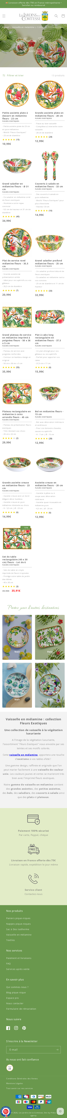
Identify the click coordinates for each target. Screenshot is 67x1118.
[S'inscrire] (57, 1049)
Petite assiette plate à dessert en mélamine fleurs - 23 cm (15, 115)
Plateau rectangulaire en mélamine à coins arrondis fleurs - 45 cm (16, 414)
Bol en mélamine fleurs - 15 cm (49, 413)
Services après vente (18, 969)
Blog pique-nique (16, 992)
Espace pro (12, 997)
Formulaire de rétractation (21, 1008)
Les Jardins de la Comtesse (31, 1112)
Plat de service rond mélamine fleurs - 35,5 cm (15, 263)
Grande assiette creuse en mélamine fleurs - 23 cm (16, 485)
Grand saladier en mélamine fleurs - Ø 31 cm (15, 186)
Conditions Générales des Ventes (22, 1078)
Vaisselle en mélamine (19, 934)
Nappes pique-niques (18, 923)
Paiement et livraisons (18, 958)
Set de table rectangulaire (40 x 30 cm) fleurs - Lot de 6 (14, 559)
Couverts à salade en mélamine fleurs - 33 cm (49, 185)
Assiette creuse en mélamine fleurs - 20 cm (49, 484)
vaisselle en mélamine (23, 754)
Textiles (10, 940)
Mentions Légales (14, 1083)
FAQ (8, 963)
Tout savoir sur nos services (19, 1088)
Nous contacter (14, 1003)
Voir (17, 651)
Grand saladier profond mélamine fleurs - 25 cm (49, 262)
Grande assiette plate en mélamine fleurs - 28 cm (49, 114)
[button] (3, 16)
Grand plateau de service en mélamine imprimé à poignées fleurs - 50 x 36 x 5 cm (16, 339)
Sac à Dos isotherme (17, 929)
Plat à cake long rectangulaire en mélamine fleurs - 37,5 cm (48, 339)
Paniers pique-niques (18, 918)
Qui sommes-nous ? (17, 987)
